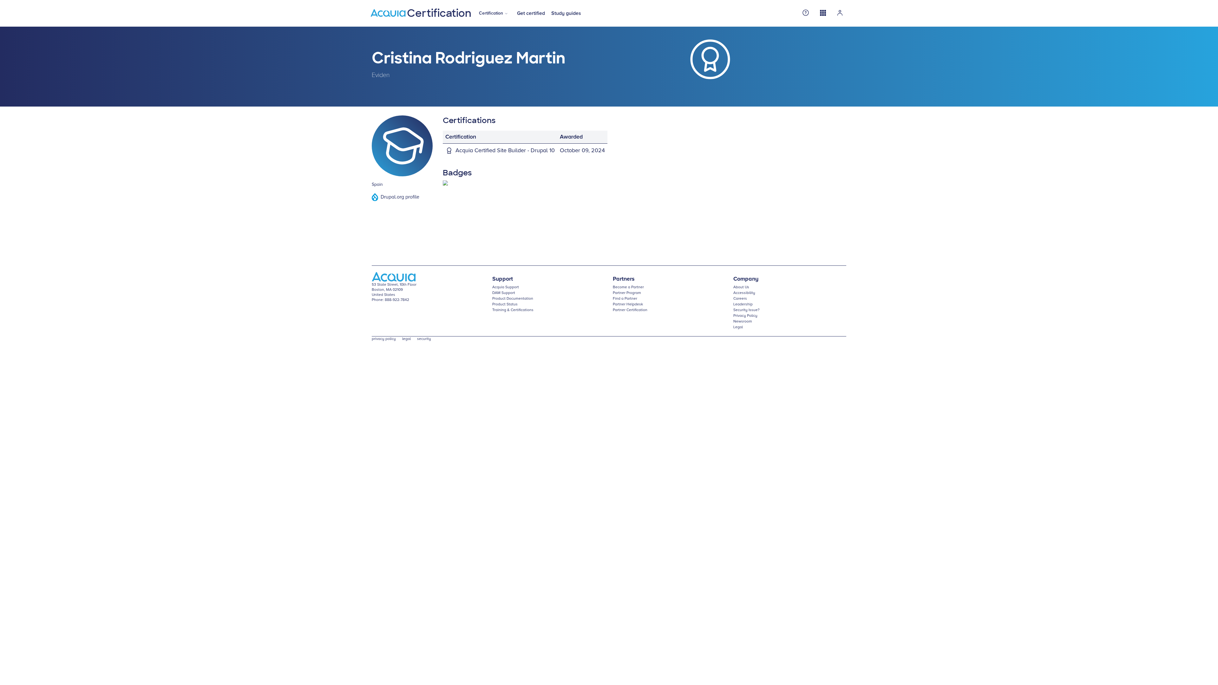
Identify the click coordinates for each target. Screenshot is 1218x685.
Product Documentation (512, 299)
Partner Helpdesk (628, 304)
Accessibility (744, 293)
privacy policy (384, 339)
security (424, 339)
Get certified (531, 13)
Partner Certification (630, 310)
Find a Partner (625, 299)
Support (502, 279)
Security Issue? (746, 310)
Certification (491, 13)
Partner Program (627, 293)
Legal (738, 327)
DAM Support (503, 293)
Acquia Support (505, 287)
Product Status (505, 304)
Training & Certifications (513, 310)
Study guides (566, 13)
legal (406, 339)
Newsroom (742, 321)
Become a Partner (628, 287)
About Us (741, 287)
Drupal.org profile (400, 196)
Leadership (743, 304)
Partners (624, 279)
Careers (740, 299)
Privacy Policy (745, 316)
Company (745, 279)
